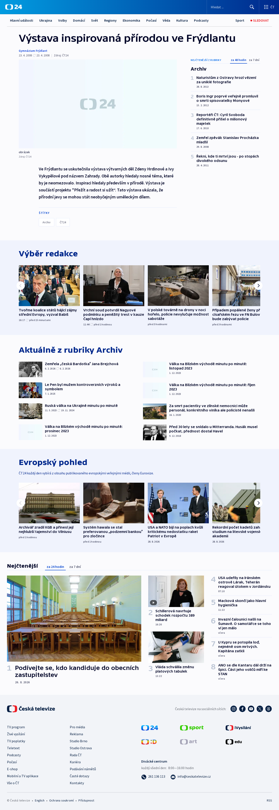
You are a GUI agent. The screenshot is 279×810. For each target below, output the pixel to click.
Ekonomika (131, 20)
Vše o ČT (13, 783)
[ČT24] (13, 7)
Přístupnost (86, 800)
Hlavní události (21, 20)
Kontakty (77, 783)
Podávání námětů (83, 769)
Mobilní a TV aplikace (22, 776)
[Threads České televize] (268, 708)
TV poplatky (16, 741)
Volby (62, 20)
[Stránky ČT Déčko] (149, 741)
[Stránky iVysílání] (238, 727)
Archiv (47, 222)
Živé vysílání (16, 734)
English (39, 800)
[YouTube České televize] (251, 708)
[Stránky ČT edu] (234, 741)
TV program (16, 727)
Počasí (151, 20)
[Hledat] (252, 7)
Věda (166, 20)
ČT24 (63, 222)
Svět (94, 20)
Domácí (79, 20)
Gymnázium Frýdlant (33, 51)
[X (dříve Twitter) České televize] (259, 708)
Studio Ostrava (81, 748)
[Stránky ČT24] (149, 727)
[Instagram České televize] (233, 708)
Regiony (110, 20)
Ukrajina (45, 20)
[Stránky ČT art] (188, 741)
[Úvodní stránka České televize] (31, 708)
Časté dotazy (79, 776)
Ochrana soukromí (61, 800)
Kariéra (75, 762)
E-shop (12, 769)
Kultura (182, 20)
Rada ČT (76, 755)
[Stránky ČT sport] (192, 727)
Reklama (76, 734)
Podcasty (201, 20)
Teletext (13, 748)
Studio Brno (78, 741)
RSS (269, 800)
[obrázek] (98, 103)
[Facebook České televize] (242, 708)
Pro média (77, 727)
